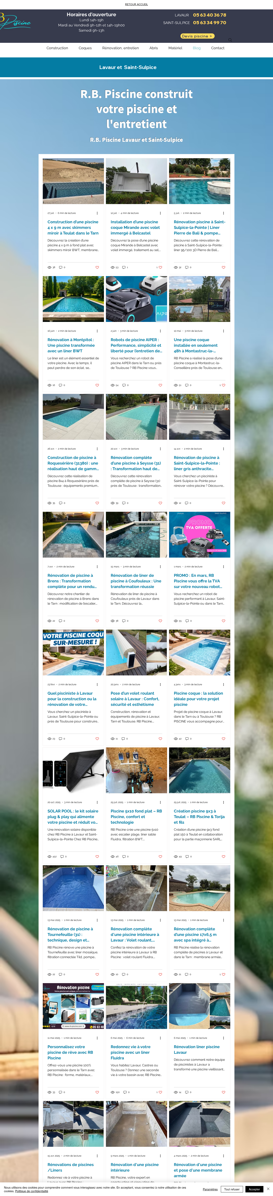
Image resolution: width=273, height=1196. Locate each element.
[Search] (230, 40)
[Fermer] (268, 1189)
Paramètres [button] (210, 1189)
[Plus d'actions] (98, 213)
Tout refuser (232, 1189)
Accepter (254, 1189)
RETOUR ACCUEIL (136, 4)
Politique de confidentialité (31, 1191)
